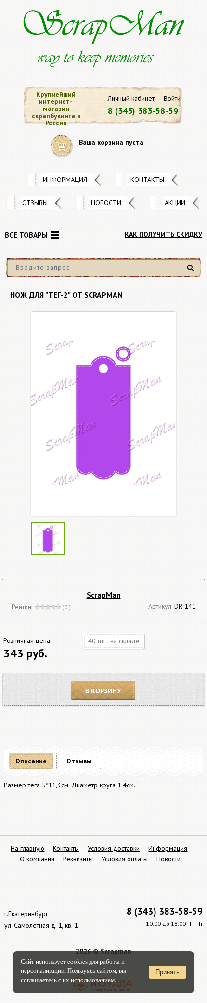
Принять (167, 972)
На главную (27, 848)
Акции (175, 202)
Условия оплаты (125, 859)
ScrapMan (104, 595)
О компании (37, 859)
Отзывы (35, 202)
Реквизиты (78, 859)
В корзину (103, 691)
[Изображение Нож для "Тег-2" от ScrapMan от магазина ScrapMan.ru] (103, 414)
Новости (106, 202)
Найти (192, 271)
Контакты (147, 179)
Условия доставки (114, 848)
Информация (65, 179)
